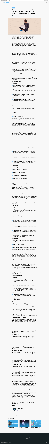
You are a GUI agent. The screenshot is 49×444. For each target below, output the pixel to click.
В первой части (14, 36)
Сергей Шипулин (20, 408)
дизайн (15, 415)
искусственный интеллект (20, 415)
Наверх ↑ (47, 442)
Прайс (27, 438)
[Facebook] (47, 0)
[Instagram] (45, 0)
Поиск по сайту (45, 2)
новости (26, 415)
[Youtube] (46, 0)
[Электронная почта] (17, 410)
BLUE (5, 2)
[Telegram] (44, 0)
